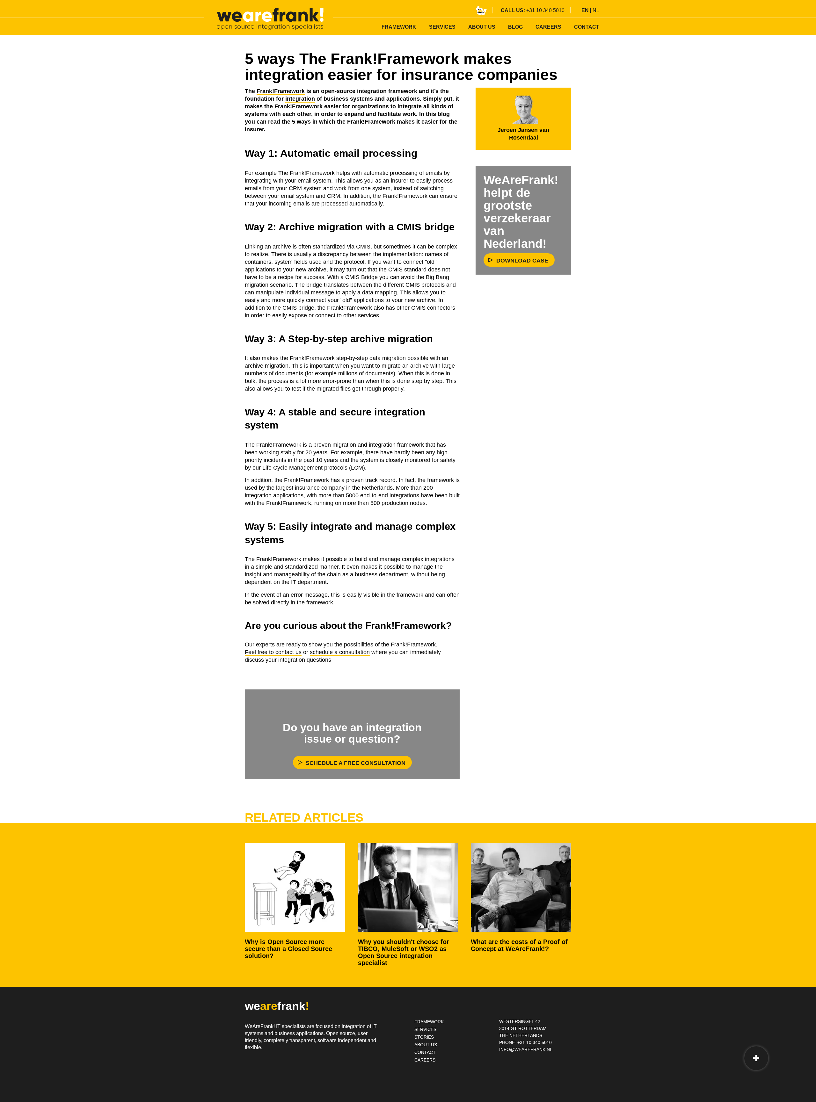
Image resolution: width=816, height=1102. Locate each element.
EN (585, 10)
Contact (586, 27)
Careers (548, 27)
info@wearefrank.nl (525, 1049)
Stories (424, 1037)
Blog (515, 27)
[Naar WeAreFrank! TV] (481, 10)
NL (596, 10)
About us (481, 27)
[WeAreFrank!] (270, 19)
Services (442, 27)
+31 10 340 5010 (545, 10)
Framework (399, 27)
